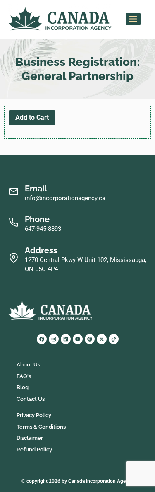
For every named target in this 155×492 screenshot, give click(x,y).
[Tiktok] (114, 339)
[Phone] (13, 222)
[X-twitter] (102, 339)
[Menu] (133, 19)
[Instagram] (54, 339)
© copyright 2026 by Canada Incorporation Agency (77, 481)
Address (41, 250)
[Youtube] (78, 339)
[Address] (13, 258)
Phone (37, 219)
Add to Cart (32, 117)
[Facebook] (42, 339)
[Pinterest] (90, 339)
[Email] (13, 192)
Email (36, 189)
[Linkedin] (66, 339)
